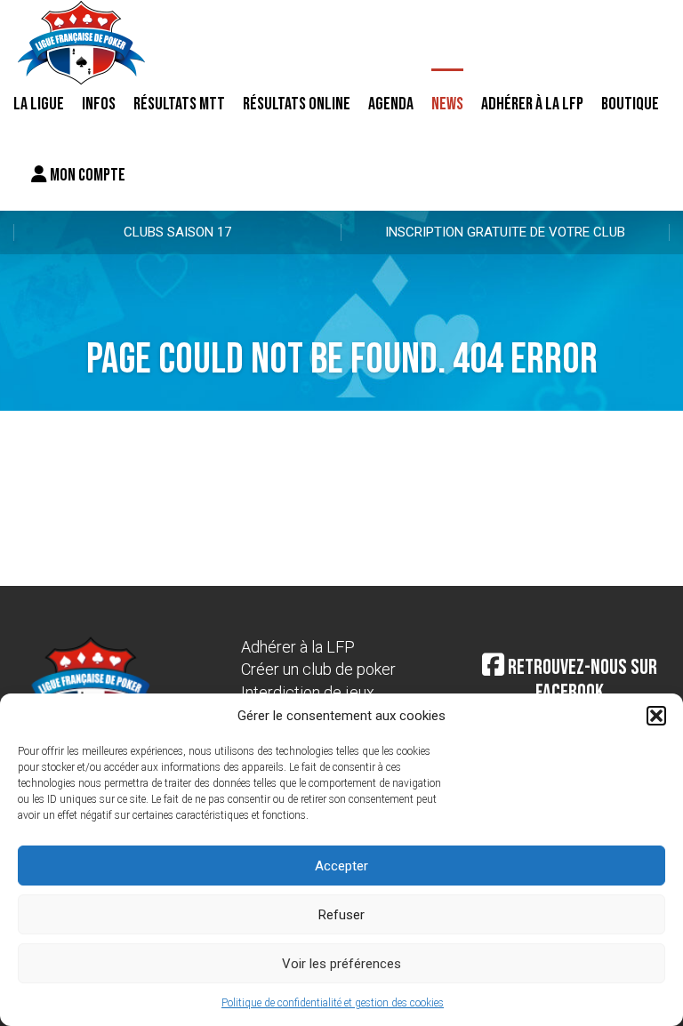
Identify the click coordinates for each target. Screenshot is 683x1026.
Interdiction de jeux (307, 692)
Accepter (341, 866)
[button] (656, 716)
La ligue (38, 104)
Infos (99, 104)
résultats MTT (179, 104)
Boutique (630, 104)
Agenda (391, 104)
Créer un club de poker (318, 669)
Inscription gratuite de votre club (505, 232)
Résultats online (296, 104)
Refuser (341, 915)
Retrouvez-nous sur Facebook (580, 680)
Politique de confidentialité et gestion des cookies (332, 1003)
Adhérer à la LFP (532, 104)
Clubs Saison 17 (177, 232)
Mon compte (86, 175)
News (447, 104)
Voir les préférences (341, 964)
